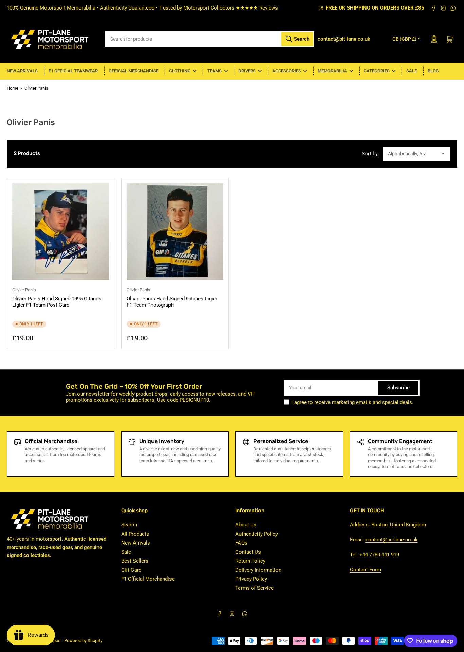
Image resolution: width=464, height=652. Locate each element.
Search (129, 525)
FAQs (241, 543)
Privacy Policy (251, 579)
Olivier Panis (36, 88)
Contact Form (365, 570)
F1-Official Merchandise (148, 579)
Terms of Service (254, 588)
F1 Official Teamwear (73, 70)
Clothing (180, 70)
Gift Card (131, 570)
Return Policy (250, 561)
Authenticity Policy (256, 534)
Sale (411, 70)
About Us (245, 525)
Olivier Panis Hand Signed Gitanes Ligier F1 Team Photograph (172, 302)
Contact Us (248, 552)
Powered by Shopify (83, 640)
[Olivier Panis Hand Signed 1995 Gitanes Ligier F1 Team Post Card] (60, 231)
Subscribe (398, 388)
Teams (214, 70)
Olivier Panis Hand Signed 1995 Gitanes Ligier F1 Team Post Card (56, 302)
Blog (433, 70)
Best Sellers (134, 561)
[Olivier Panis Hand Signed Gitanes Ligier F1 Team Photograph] (175, 231)
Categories (377, 70)
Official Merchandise (133, 70)
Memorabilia (332, 70)
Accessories (286, 70)
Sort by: (370, 154)
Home (12, 88)
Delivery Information (258, 570)
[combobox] (209, 39)
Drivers (247, 70)
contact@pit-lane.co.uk (391, 540)
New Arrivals (22, 70)
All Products (135, 534)
